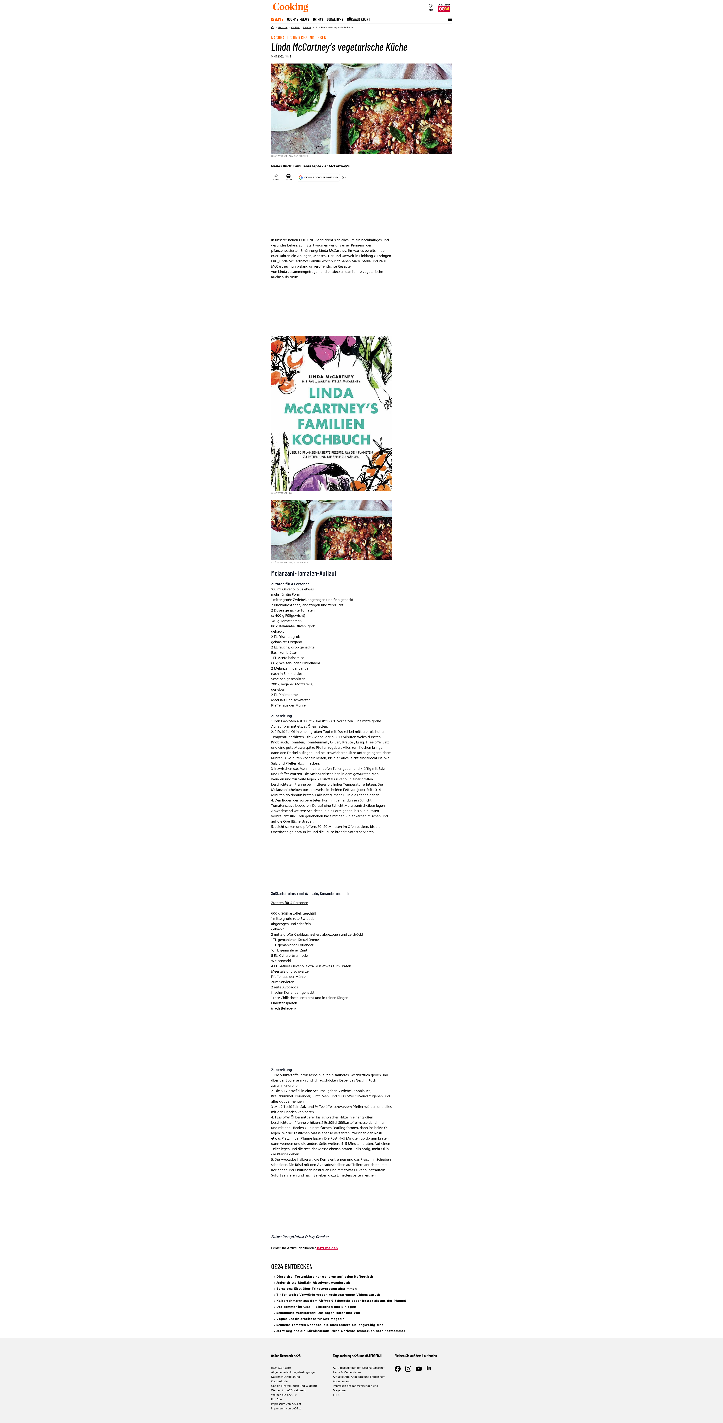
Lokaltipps (335, 19)
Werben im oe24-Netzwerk (288, 1390)
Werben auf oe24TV (284, 1395)
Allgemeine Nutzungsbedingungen (293, 1372)
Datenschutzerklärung (285, 1377)
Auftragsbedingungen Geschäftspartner (358, 1368)
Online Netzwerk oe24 (286, 1355)
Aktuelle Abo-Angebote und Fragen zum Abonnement (359, 1379)
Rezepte (277, 19)
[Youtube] (419, 1369)
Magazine (283, 27)
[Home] (272, 27)
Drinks (318, 19)
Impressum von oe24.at (286, 1404)
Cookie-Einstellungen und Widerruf (294, 1386)
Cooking (295, 27)
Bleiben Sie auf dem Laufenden (416, 1355)
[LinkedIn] (429, 1369)
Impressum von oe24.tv (286, 1408)
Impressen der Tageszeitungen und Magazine (355, 1388)
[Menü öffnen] (449, 19)
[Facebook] (398, 1369)
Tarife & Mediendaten (347, 1372)
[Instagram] (408, 1369)
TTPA (336, 1395)
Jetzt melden (327, 1248)
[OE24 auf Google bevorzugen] (343, 177)
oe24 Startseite (281, 1368)
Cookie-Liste (279, 1381)
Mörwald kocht (358, 19)
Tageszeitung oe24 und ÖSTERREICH (357, 1355)
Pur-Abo (276, 1399)
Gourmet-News (298, 19)
